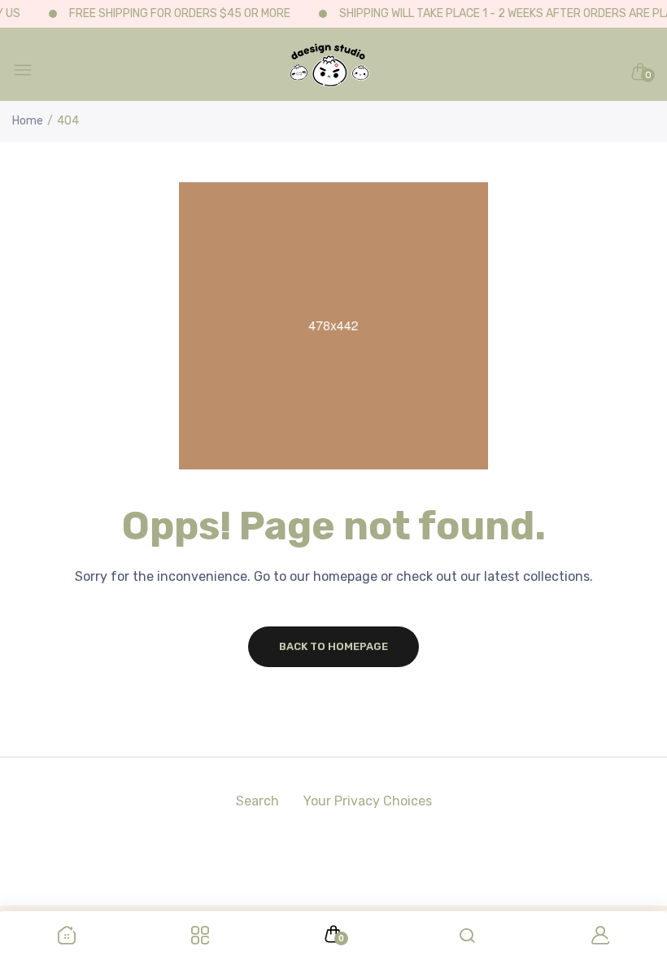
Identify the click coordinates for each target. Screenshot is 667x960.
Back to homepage (333, 646)
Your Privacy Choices (367, 801)
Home (27, 121)
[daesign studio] (329, 72)
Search (257, 801)
